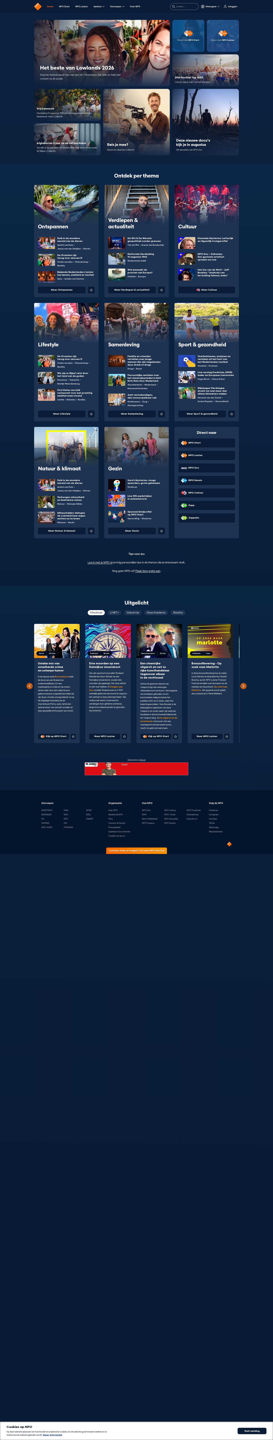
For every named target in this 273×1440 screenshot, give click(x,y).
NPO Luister (81, 6)
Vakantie (74, 380)
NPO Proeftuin (194, 810)
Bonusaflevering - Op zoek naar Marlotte (207, 665)
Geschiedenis (135, 385)
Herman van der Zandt (209, 397)
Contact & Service (116, 823)
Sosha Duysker (205, 401)
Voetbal (202, 366)
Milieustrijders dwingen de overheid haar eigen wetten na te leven (71, 516)
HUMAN (45, 823)
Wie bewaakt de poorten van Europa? (140, 271)
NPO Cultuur (170, 810)
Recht (71, 522)
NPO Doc (146, 810)
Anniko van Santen (74, 279)
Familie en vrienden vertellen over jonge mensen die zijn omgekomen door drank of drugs (144, 360)
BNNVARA (46, 814)
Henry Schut (218, 379)
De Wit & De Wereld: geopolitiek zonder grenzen (144, 240)
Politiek (132, 276)
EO (42, 819)
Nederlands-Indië (137, 261)
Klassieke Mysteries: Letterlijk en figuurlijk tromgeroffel (215, 240)
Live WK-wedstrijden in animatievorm (140, 497)
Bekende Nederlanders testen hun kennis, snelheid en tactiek (75, 273)
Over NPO (135, 6)
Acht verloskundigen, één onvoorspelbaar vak (142, 396)
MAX (66, 810)
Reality (61, 265)
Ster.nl (142, 760)
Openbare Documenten (119, 831)
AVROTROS (46, 810)
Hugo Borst (203, 379)
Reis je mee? (117, 145)
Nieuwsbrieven (216, 831)
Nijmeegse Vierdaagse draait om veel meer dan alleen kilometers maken (212, 391)
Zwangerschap (135, 405)
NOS (66, 814)
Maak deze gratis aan (147, 571)
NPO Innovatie (171, 819)
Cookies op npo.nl (116, 836)
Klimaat (61, 522)
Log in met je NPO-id (100, 562)
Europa (142, 276)
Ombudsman (193, 814)
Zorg (144, 401)
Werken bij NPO (115, 814)
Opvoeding (133, 518)
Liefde (60, 399)
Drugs (131, 369)
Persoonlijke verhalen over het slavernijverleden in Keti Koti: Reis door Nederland (144, 378)
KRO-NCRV (46, 827)
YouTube (213, 819)
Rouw (139, 369)
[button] (243, 686)
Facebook (213, 810)
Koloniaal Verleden (138, 388)
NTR (66, 819)
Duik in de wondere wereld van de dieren (69, 240)
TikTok (212, 823)
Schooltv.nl (192, 819)
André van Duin (65, 245)
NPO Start (64, 6)
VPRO (89, 810)
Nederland (150, 385)
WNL (88, 814)
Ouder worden (65, 262)
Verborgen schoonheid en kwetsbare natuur (70, 498)
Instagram (214, 814)
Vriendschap (81, 262)
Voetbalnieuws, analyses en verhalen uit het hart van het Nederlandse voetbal (214, 359)
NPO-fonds (169, 814)
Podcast (213, 366)
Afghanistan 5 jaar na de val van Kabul (61, 143)
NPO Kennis (170, 823)
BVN (144, 814)
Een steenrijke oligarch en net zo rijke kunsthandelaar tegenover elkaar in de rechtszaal (154, 670)
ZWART (89, 819)
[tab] (96, 612)
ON (65, 823)
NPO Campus (148, 823)
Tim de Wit (133, 245)
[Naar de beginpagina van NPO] (38, 6)
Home (50, 6)
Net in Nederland (150, 819)
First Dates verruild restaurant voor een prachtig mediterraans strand (74, 393)
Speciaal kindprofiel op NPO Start (140, 513)
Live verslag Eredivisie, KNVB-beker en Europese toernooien (216, 374)
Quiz (59, 279)
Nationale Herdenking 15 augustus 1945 (141, 255)
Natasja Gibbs (74, 504)
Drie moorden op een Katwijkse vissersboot (104, 665)
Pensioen (62, 380)
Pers (110, 819)
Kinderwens (134, 401)
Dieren (86, 249)
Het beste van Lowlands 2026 (77, 68)
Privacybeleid (114, 827)
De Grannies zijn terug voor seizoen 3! (69, 256)
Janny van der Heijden (69, 249)
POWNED (68, 827)
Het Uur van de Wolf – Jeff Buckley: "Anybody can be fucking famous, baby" (213, 273)
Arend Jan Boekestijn (152, 245)
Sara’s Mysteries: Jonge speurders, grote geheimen (144, 482)
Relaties (71, 399)
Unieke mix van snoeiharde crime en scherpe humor (51, 667)
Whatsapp (214, 827)
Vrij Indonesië (45, 108)
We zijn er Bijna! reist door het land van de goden (72, 374)
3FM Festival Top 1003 (189, 77)
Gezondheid (221, 401)
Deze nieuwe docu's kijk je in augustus (193, 142)
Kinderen (132, 487)
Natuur (61, 504)
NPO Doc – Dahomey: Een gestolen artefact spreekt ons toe (211, 257)
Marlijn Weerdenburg (68, 384)
